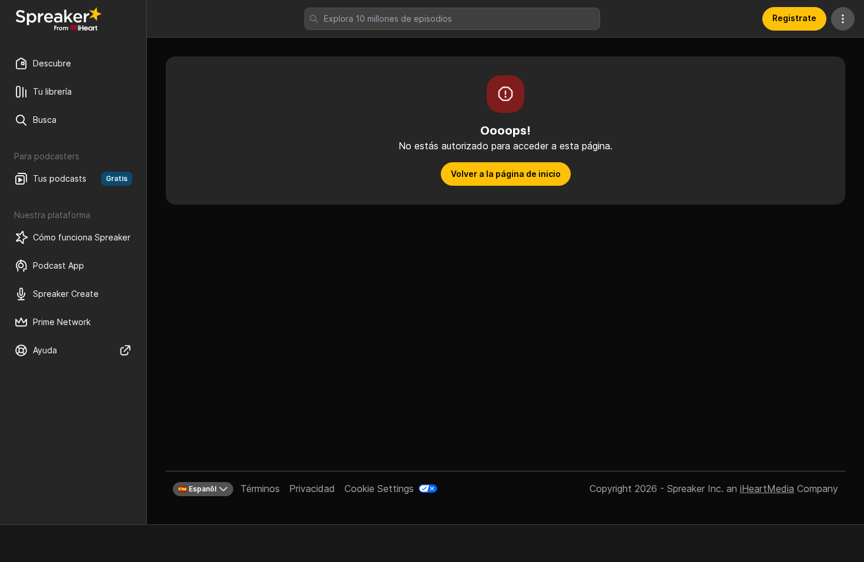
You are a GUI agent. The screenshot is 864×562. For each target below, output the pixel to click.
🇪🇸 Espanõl (197, 488)
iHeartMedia (767, 488)
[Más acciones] (843, 19)
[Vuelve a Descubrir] (58, 19)
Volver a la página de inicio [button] (506, 174)
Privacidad (312, 488)
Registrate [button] (794, 18)
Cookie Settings (379, 488)
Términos (260, 488)
